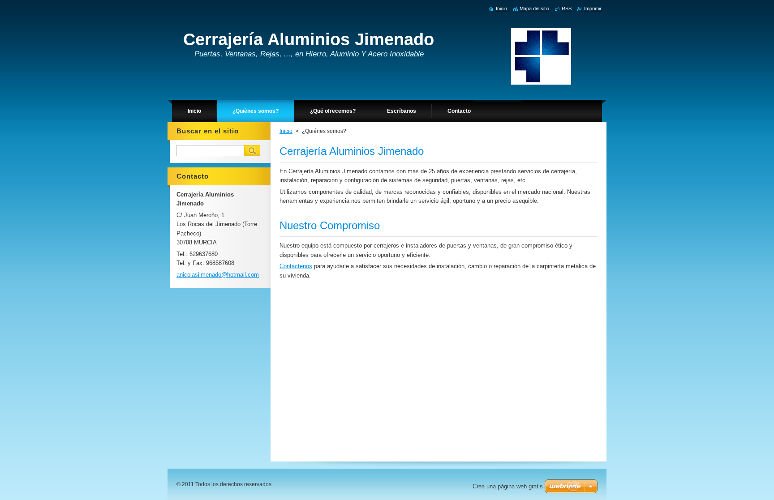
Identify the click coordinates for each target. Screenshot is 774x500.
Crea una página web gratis (508, 486)
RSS (567, 8)
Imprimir (593, 8)
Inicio (286, 131)
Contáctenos (296, 266)
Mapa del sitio (534, 8)
